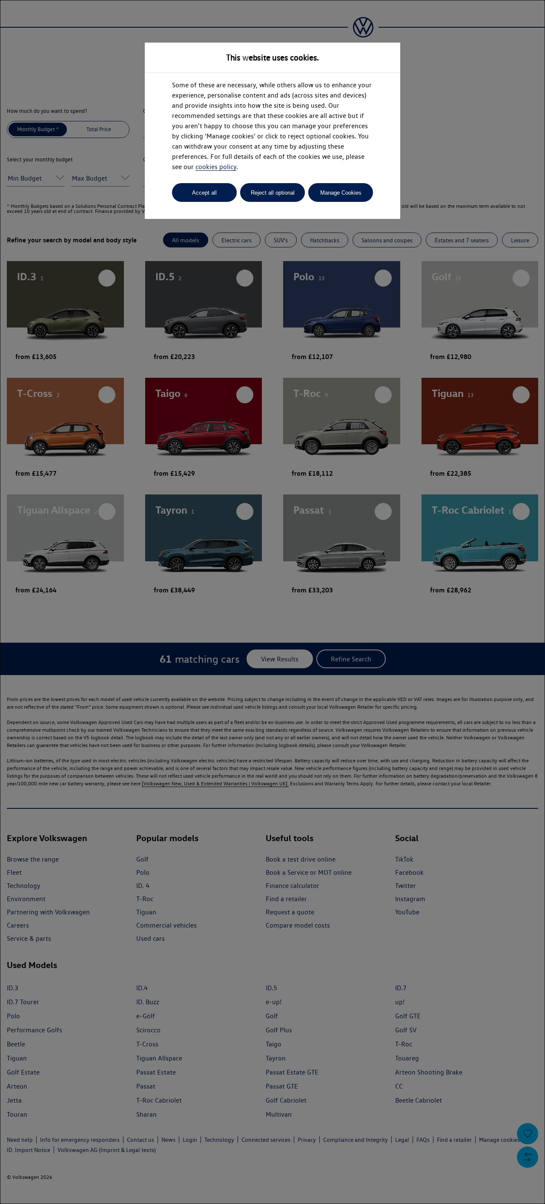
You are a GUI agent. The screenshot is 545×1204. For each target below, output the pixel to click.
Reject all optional (273, 193)
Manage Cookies (340, 193)
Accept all (204, 193)
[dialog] (272, 602)
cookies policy (215, 167)
